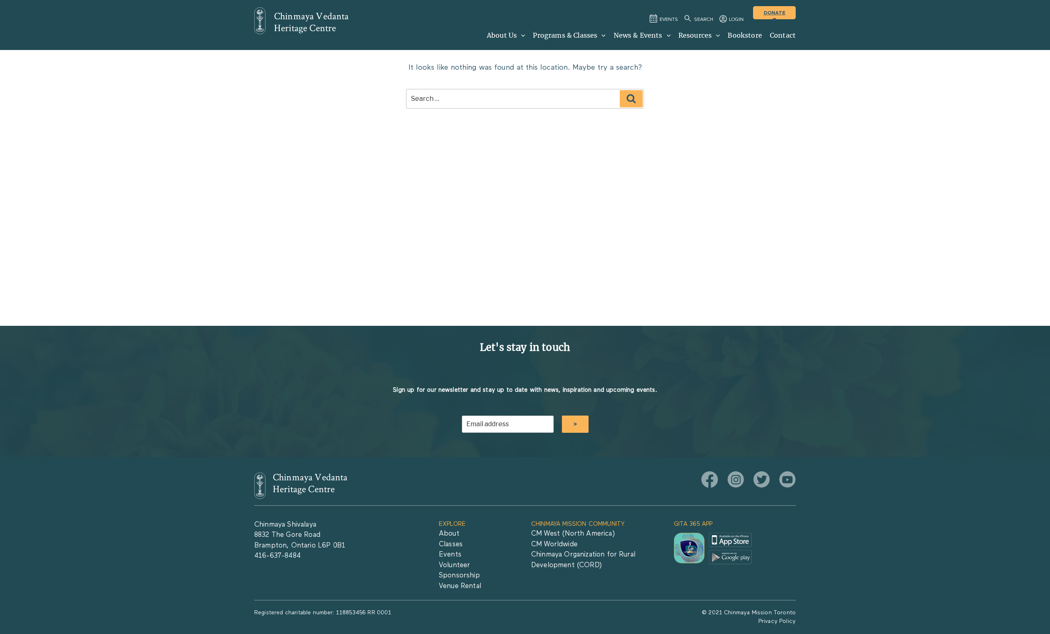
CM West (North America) (573, 533)
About (449, 533)
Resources (695, 35)
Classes (451, 544)
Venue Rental (460, 586)
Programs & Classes (565, 35)
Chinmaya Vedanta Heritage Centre (311, 22)
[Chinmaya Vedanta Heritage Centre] (260, 20)
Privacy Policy (777, 621)
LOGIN (736, 19)
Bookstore (745, 35)
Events (450, 554)
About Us (502, 35)
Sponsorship (459, 575)
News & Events (638, 35)
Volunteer (454, 565)
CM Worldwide (554, 544)
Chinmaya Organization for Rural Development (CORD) (583, 560)
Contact (783, 35)
